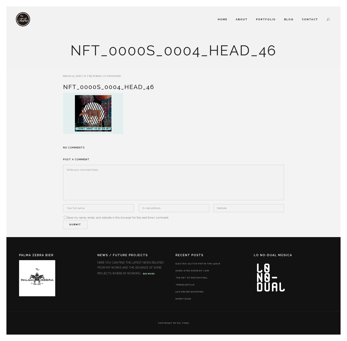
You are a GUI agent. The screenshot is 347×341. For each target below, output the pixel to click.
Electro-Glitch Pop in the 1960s (198, 264)
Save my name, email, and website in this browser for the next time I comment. (118, 217)
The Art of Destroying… (192, 278)
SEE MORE (149, 274)
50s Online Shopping (190, 292)
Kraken (97, 75)
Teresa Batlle (185, 285)
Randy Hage (183, 299)
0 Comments (112, 75)
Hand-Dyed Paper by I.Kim (192, 271)
